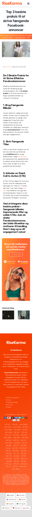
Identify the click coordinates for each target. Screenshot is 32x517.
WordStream (22, 156)
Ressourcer (9, 405)
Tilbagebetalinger (12, 402)
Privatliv (8, 400)
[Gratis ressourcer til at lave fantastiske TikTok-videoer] (24, 314)
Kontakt (8, 407)
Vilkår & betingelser (12, 397)
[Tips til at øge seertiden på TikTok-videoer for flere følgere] (8, 314)
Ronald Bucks (8, 66)
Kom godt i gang (20, 37)
